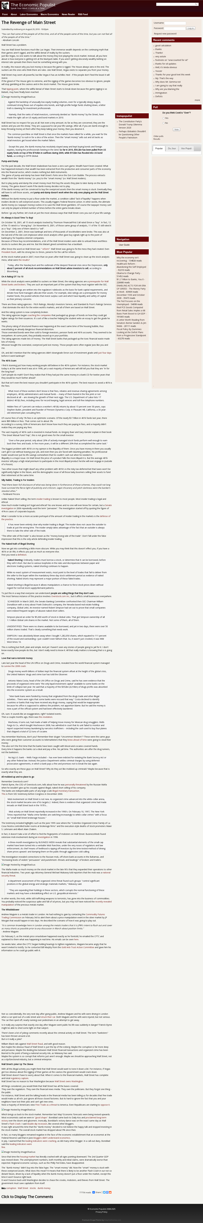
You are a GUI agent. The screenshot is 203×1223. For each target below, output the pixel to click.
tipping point (12, 88)
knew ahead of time (77, 739)
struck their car (48, 1017)
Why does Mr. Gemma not (168, 81)
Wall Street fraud (35, 1043)
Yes (166, 118)
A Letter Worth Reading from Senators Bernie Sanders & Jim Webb (131, 322)
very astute (160, 56)
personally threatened (75, 784)
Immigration (161, 92)
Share (98, 1192)
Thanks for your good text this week (172, 74)
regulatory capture (19, 1078)
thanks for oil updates (165, 63)
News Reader (68, 14)
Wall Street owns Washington (69, 1081)
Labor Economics (29, 14)
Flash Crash (15, 1123)
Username (159, 22)
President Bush (8, 252)
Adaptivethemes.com (112, 1220)
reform (45, 249)
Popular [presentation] (159, 148)
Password (158, 28)
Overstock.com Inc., (60, 596)
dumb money (44, 1188)
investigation (44, 837)
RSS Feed (83, 14)
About (14, 14)
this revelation (45, 717)
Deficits (159, 96)
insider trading (43, 499)
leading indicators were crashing (40, 1141)
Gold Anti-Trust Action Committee (78, 947)
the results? (24, 259)
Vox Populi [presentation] (186, 148)
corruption (11, 1188)
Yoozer (158, 71)
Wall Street (23, 1188)
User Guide (124, 244)
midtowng (18, 29)
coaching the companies (39, 315)
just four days (104, 352)
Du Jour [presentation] (172, 148)
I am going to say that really (168, 85)
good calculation (163, 45)
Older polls (158, 136)
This (3, 793)
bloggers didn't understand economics (51, 1137)
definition (22, 554)
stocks (33, 1188)
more (197, 100)
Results (157, 139)
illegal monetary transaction (65, 790)
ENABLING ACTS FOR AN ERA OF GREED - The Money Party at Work (131, 288)
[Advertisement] (128, 65)
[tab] (159, 148)
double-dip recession (37, 1123)
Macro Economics (50, 14)
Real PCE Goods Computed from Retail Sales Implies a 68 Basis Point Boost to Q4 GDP (131, 310)
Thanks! (159, 52)
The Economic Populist (33, 4)
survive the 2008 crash (15, 666)
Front (5, 14)
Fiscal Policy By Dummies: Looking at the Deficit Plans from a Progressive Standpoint (131, 332)
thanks (158, 49)
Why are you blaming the (167, 89)
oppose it (105, 1104)
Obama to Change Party (128, 273)
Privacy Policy (101, 1212)
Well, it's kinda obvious (166, 67)
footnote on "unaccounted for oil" (171, 60)
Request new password (165, 33)
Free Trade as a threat (46, 1104)
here (76, 939)
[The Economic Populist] (5, 8)
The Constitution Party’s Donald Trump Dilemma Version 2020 (130, 124)
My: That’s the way (164, 78)
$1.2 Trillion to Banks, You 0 (130, 279)
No (166, 122)
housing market (27, 1156)
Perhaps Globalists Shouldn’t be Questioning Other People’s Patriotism (132, 134)
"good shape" (41, 1117)
